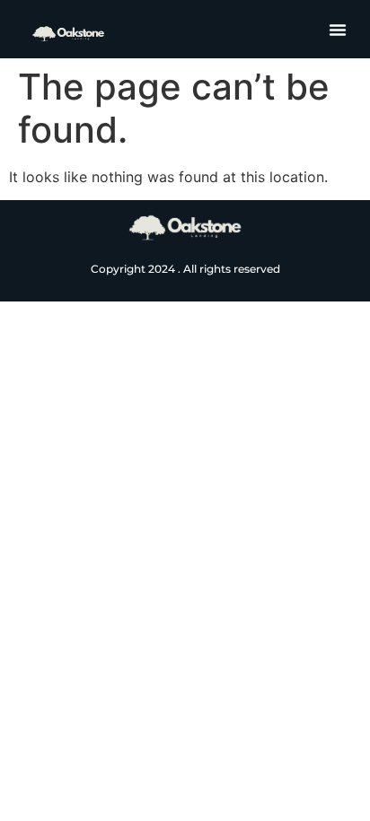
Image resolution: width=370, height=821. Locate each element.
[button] (337, 29)
